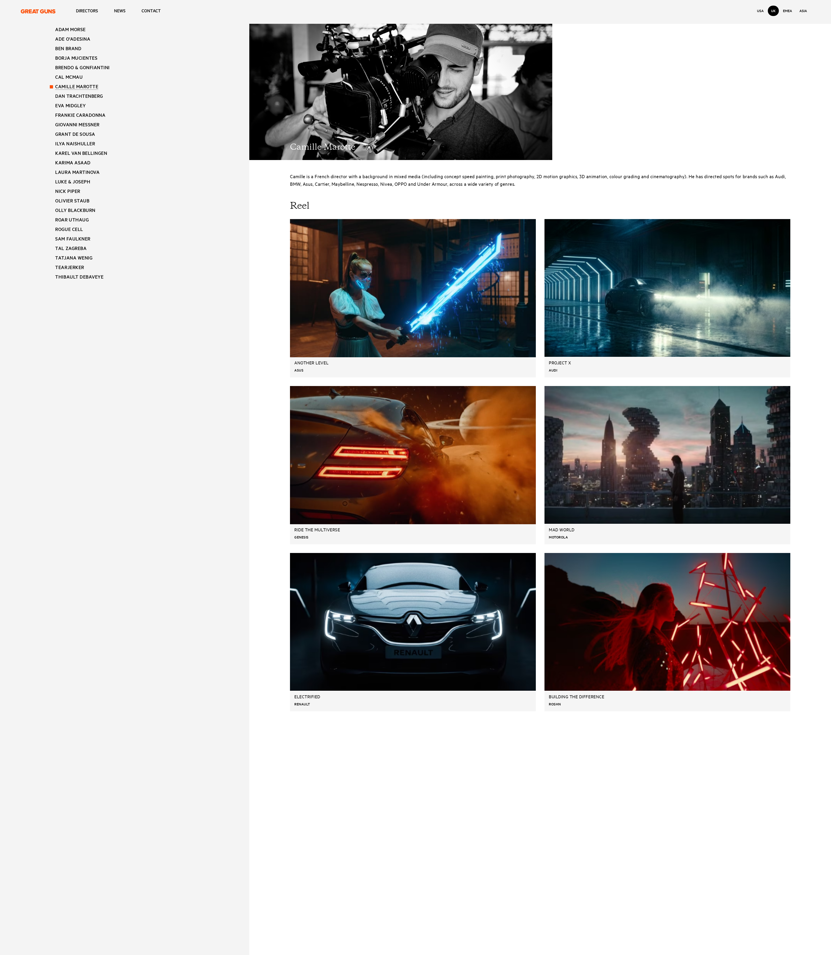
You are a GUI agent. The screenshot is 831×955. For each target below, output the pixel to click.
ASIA (803, 11)
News (120, 10)
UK (773, 11)
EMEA (787, 11)
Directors (87, 10)
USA (760, 11)
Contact (151, 10)
